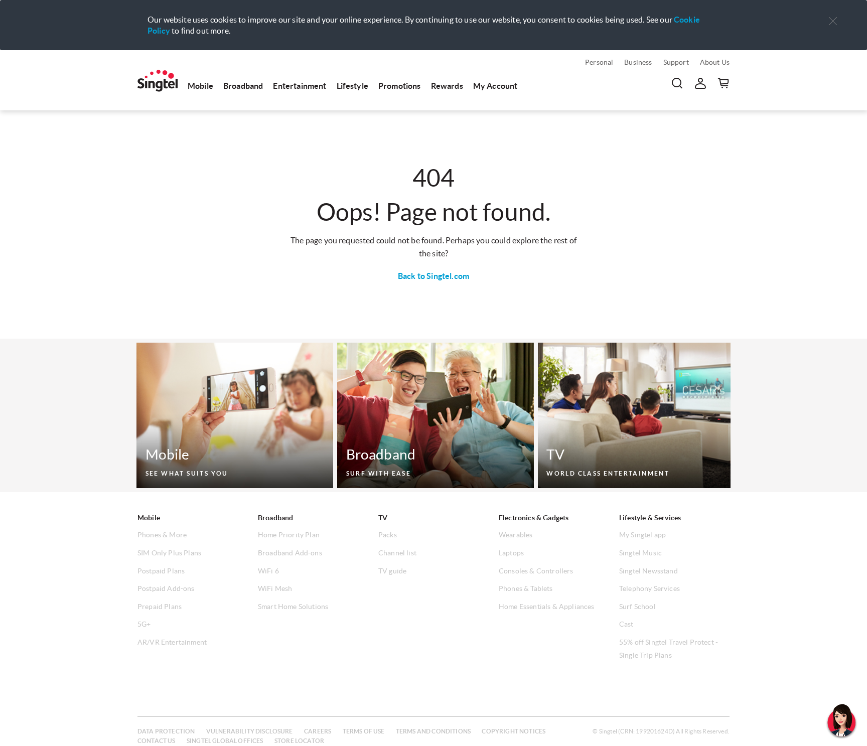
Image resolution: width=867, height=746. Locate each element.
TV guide (392, 571)
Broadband (243, 85)
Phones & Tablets (526, 588)
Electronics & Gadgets (533, 518)
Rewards (447, 85)
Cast (626, 624)
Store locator (299, 740)
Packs (387, 535)
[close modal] (833, 14)
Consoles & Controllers (536, 571)
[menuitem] (157, 81)
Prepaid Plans (159, 607)
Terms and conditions (433, 731)
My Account (495, 85)
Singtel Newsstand (648, 571)
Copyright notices (513, 731)
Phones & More (162, 535)
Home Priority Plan (289, 535)
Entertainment (299, 85)
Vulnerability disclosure (249, 731)
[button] (833, 21)
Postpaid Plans (161, 571)
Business (638, 62)
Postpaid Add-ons (166, 588)
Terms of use (364, 731)
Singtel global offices (225, 740)
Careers (317, 731)
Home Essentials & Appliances (546, 607)
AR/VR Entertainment (172, 642)
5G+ (144, 624)
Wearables (515, 535)
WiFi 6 (268, 571)
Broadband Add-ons (290, 553)
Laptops (511, 553)
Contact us (156, 740)
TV (382, 518)
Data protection (166, 731)
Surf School (637, 607)
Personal (599, 62)
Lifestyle (352, 85)
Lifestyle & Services (650, 518)
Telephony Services (649, 588)
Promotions (399, 85)
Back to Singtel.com (433, 275)
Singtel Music (640, 553)
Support (676, 62)
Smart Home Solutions (293, 607)
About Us (715, 62)
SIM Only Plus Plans (169, 553)
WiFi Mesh (275, 588)
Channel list (397, 553)
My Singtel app (642, 535)
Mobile (200, 85)
